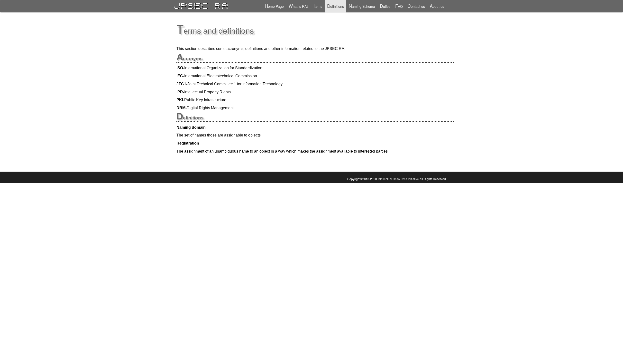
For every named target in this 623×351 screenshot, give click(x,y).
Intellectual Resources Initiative (398, 179)
